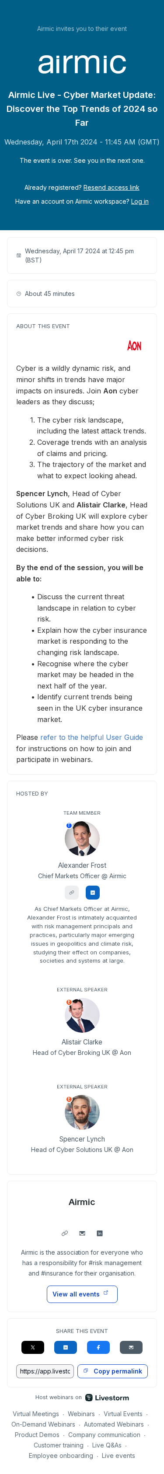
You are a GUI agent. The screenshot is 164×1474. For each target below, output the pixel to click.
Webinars (81, 1413)
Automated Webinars (114, 1424)
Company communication (104, 1434)
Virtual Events (123, 1413)
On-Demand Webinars (43, 1424)
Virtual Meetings (36, 1413)
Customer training (59, 1445)
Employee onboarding (61, 1455)
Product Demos (37, 1434)
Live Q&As (107, 1445)
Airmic (82, 1202)
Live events (118, 1455)
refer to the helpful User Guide (91, 737)
